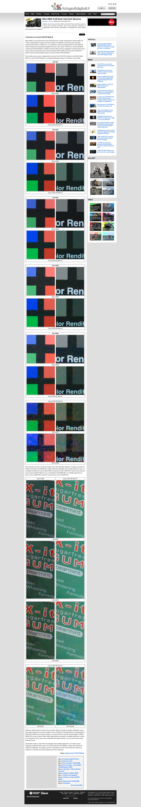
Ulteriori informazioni (109, 795)
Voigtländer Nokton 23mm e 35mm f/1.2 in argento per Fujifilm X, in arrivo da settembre (106, 118)
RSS (70, 793)
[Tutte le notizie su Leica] (102, 25)
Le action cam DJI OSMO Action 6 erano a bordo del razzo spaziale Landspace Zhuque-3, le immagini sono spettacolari (106, 99)
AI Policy (76, 792)
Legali (61, 792)
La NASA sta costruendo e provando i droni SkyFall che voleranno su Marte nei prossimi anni (105, 145)
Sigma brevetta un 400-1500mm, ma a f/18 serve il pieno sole (106, 105)
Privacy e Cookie (68, 792)
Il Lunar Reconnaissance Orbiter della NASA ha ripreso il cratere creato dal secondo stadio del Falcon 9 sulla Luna (105, 125)
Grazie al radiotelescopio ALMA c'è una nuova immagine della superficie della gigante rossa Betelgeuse (105, 79)
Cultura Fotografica (81, 14)
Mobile (75, 798)
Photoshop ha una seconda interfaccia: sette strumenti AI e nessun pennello (105, 71)
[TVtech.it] (44, 794)
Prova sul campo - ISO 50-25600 (71, 763)
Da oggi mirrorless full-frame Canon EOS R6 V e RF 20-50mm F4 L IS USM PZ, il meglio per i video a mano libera (105, 46)
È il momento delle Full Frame (70, 759)
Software (71, 14)
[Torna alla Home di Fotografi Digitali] (70, 10)
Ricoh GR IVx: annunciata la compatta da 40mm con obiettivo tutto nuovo (105, 65)
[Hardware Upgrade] (34, 794)
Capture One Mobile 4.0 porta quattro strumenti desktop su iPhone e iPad (105, 111)
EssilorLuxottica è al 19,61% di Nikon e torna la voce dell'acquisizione (105, 85)
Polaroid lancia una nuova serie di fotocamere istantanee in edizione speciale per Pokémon (106, 131)
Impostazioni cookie (78, 793)
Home (27, 14)
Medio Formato (55, 14)
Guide (89, 14)
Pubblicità (82, 792)
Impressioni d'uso (67, 761)
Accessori (64, 14)
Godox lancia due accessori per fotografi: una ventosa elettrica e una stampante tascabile (105, 92)
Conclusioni (66, 783)
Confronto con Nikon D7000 (70, 773)
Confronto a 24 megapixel (69, 775)
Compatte (46, 14)
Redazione (65, 793)
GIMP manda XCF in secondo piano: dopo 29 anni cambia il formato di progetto (105, 138)
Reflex (32, 14)
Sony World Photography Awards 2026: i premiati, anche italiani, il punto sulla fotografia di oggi (106, 53)
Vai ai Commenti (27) (76, 785)
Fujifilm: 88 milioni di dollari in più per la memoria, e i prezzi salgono (106, 151)
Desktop (66, 798)
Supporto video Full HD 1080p (74, 753)
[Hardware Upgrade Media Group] (33, 798)
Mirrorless (39, 14)
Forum (95, 14)
